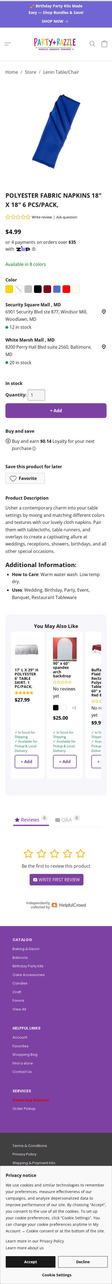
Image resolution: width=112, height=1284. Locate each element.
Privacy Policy (24, 1154)
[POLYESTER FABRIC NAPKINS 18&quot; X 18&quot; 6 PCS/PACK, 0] (56, 132)
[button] (56, 44)
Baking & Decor (26, 948)
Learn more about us (25, 1247)
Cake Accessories (29, 974)
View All (19, 1009)
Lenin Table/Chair (61, 72)
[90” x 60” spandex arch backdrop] (65, 649)
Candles (20, 983)
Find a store (23, 1063)
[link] (56, 21)
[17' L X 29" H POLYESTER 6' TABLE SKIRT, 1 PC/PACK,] (26, 649)
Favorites (21, 1046)
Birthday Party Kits (28, 966)
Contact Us (22, 1071)
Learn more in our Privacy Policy (35, 1241)
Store (30, 72)
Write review (42, 217)
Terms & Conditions (30, 1145)
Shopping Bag (25, 1054)
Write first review (59, 880)
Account (20, 1037)
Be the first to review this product (56, 866)
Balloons (20, 957)
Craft (17, 992)
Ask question (66, 217)
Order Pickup (24, 1108)
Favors (18, 1000)
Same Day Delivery (31, 1100)
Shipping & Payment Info (34, 1163)
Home (11, 72)
